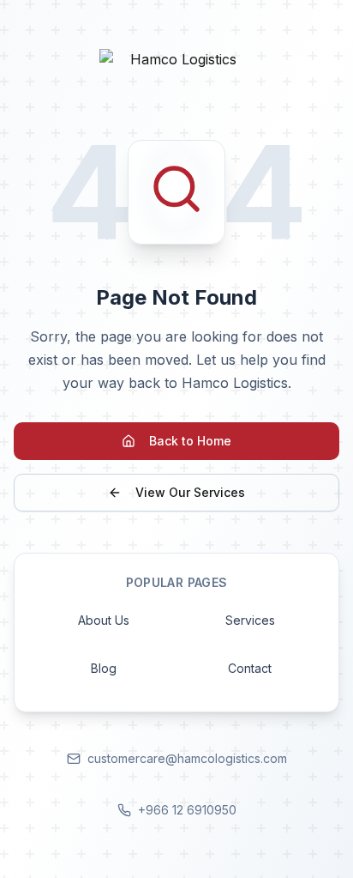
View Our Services (190, 492)
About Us (103, 620)
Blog (104, 668)
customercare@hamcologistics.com (187, 758)
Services (250, 620)
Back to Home (190, 440)
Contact (250, 668)
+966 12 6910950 (187, 809)
